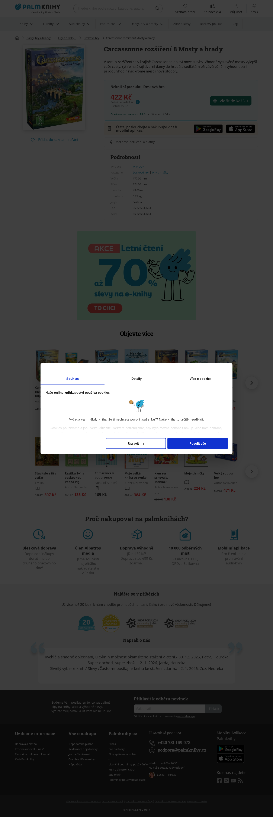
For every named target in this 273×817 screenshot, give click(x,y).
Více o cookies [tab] (200, 378)
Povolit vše (197, 443)
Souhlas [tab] (72, 378)
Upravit (133, 443)
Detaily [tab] (136, 378)
